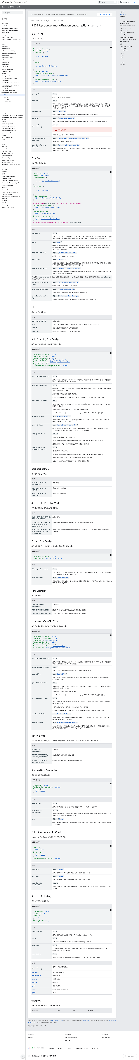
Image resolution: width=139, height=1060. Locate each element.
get (33, 986)
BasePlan (45, 56)
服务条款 (30, 1037)
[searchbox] (12, 12)
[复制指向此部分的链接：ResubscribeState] (51, 469)
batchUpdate (36, 976)
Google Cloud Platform (82, 1048)
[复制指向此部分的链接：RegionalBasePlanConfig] (58, 770)
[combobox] (107, 2)
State (47, 175)
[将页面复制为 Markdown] (97, 25)
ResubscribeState (59, 360)
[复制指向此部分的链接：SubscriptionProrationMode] (62, 503)
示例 (18, 7)
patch (34, 993)
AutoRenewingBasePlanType (50, 207)
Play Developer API (19, 2)
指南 (3, 7)
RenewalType (53, 640)
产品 (37, 21)
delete (34, 982)
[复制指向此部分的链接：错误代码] (42, 1001)
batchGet (35, 972)
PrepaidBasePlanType (48, 213)
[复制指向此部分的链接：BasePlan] (43, 158)
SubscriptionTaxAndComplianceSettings (54, 75)
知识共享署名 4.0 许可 (57, 1020)
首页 (32, 21)
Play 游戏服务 (106, 1037)
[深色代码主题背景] (110, 47)
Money (43, 791)
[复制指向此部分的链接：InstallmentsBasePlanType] (60, 621)
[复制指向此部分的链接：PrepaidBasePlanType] (56, 541)
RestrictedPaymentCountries (51, 81)
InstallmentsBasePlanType (50, 219)
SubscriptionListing (49, 66)
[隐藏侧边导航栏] (23, 1056)
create (34, 979)
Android (51, 1048)
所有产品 (95, 1048)
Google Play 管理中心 (71, 1037)
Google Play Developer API (48, 21)
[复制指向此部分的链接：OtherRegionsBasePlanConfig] (64, 832)
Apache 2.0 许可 (86, 1020)
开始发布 (67, 1040)
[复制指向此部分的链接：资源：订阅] (45, 34)
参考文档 (11, 7)
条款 (29, 1056)
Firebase (68, 1048)
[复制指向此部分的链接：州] (36, 307)
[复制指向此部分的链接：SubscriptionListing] (53, 896)
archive (35, 967)
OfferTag (45, 190)
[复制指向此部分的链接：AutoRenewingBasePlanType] (63, 339)
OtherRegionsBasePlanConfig (51, 198)
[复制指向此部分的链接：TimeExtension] (48, 591)
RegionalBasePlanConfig (50, 181)
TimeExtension (56, 558)
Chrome (59, 1048)
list (33, 989)
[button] (12, 26)
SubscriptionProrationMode (60, 362)
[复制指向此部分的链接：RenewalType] (47, 736)
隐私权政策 (35, 1056)
